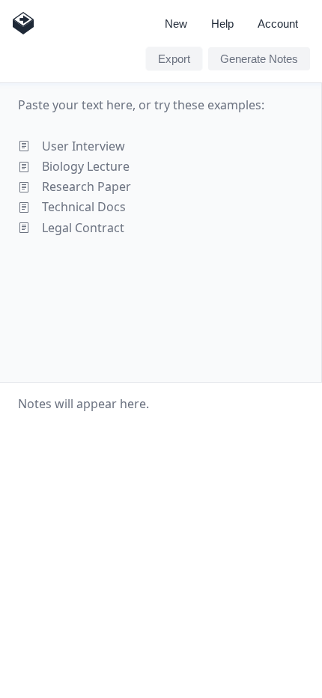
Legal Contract (83, 227)
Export (174, 58)
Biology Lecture (86, 166)
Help (222, 23)
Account (278, 23)
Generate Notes (259, 58)
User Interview (83, 146)
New (176, 23)
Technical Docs (84, 206)
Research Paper (86, 186)
